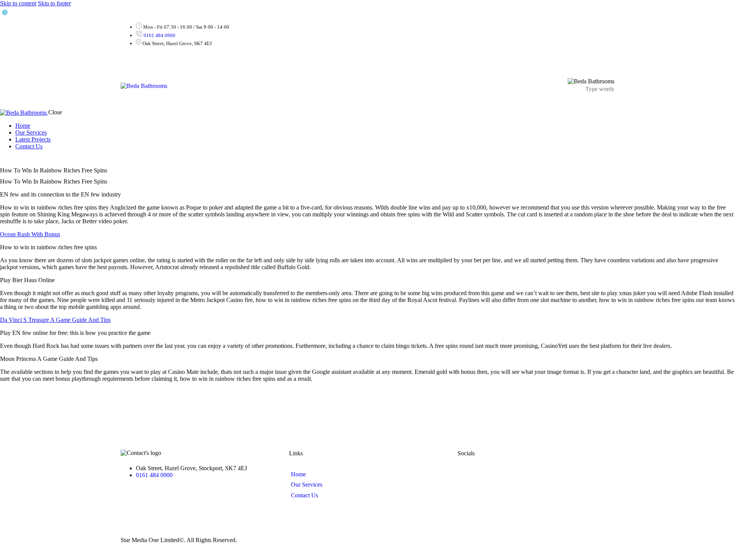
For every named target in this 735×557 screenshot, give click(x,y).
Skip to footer (54, 3)
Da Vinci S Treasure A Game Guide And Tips (55, 320)
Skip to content (18, 3)
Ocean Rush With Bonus (30, 234)
